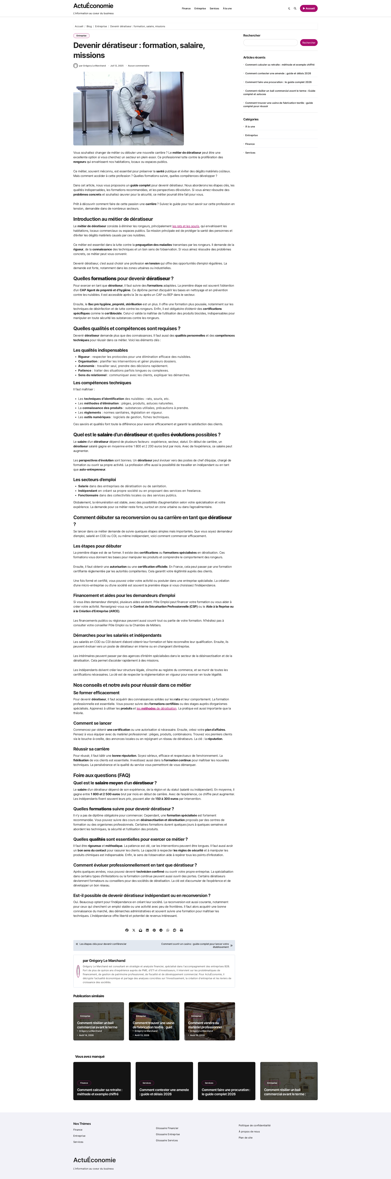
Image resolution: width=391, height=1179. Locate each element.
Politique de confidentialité (255, 1125)
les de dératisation (157, 708)
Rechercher (251, 35)
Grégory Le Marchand (107, 960)
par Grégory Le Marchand (92, 65)
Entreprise (200, 8)
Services (214, 8)
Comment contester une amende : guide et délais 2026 (278, 73)
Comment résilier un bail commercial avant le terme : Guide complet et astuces (98, 1027)
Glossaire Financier (167, 1128)
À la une (227, 8)
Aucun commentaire (138, 65)
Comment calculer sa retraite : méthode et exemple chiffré (279, 64)
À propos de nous (249, 1131)
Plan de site (245, 1137)
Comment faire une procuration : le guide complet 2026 (278, 82)
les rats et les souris (185, 226)
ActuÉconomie (93, 5)
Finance (186, 8)
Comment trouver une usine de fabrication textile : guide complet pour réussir (153, 1027)
